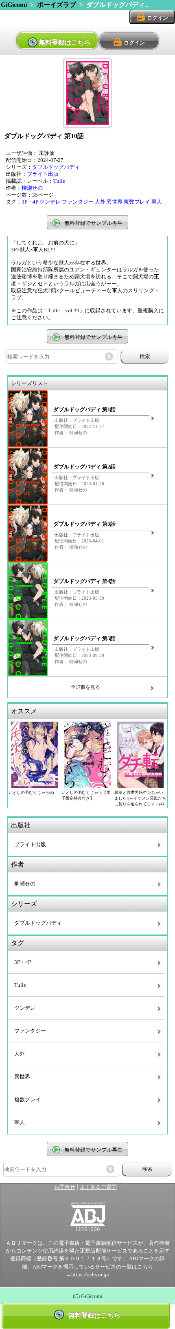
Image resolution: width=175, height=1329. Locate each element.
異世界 (114, 202)
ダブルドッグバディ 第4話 (84, 581)
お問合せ (64, 1187)
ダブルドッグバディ (56, 167)
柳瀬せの (32, 188)
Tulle (59, 181)
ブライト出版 (43, 174)
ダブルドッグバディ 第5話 (84, 638)
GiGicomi (14, 4)
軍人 (156, 202)
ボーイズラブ (56, 4)
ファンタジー (78, 202)
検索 (145, 356)
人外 (100, 202)
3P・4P (30, 202)
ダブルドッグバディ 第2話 (84, 467)
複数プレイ (137, 202)
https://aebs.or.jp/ (90, 1274)
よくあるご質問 (98, 1187)
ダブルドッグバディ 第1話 (84, 409)
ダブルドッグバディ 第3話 (84, 524)
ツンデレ (50, 202)
